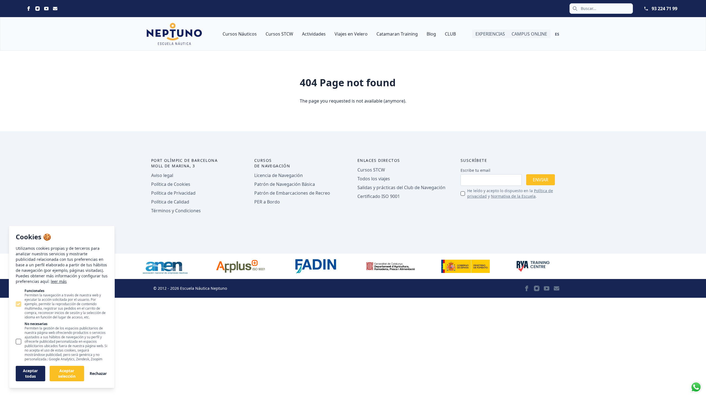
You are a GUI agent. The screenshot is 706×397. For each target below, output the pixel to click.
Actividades (314, 34)
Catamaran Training (397, 34)
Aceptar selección (67, 373)
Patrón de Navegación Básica (284, 184)
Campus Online (529, 34)
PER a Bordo (267, 202)
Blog (431, 34)
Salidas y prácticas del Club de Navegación (401, 187)
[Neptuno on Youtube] (46, 8)
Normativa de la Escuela (513, 196)
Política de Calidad (170, 202)
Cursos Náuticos (240, 34)
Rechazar (98, 373)
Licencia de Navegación (278, 175)
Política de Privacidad (173, 193)
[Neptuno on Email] (55, 8)
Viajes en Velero (351, 34)
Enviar (540, 180)
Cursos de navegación (272, 163)
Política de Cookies (170, 184)
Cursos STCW (279, 34)
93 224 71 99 (664, 9)
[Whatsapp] (696, 387)
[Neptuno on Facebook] (28, 8)
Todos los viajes (373, 179)
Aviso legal (162, 175)
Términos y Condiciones (176, 211)
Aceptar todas (30, 373)
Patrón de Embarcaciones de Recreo (292, 193)
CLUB (450, 34)
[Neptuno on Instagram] (37, 8)
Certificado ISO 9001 (378, 196)
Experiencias (490, 34)
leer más (59, 281)
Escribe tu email (475, 170)
